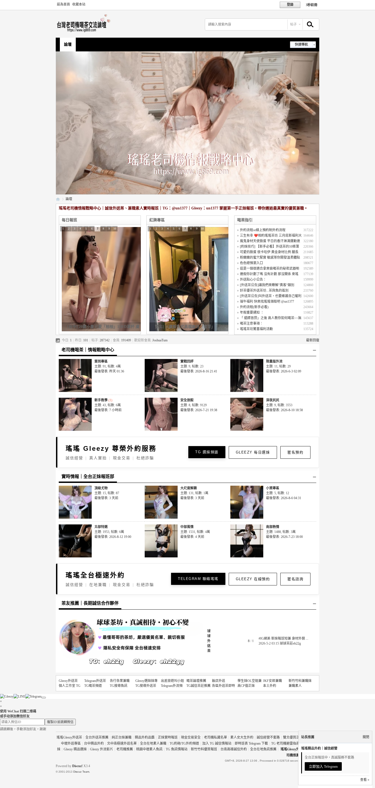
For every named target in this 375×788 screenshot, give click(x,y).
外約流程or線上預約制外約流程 (263, 230)
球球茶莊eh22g (290, 643)
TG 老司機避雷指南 (285, 743)
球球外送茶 (209, 641)
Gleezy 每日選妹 (253, 452)
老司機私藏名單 (215, 737)
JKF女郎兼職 (272, 681)
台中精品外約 (94, 743)
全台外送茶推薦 (96, 737)
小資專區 (272, 488)
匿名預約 (295, 452)
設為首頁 (63, 4)
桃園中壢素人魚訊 (149, 749)
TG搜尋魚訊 (118, 686)
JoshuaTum (159, 340)
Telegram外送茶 (95, 681)
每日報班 (69, 220)
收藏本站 (78, 4)
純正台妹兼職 (121, 737)
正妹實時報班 (168, 737)
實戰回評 (187, 361)
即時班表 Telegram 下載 (251, 743)
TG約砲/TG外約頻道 (184, 743)
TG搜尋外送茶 (145, 686)
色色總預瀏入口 (251, 263)
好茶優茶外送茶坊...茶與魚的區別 (264, 290)
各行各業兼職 (120, 681)
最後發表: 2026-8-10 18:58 (284, 410)
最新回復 (312, 340)
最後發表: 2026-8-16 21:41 (198, 371)
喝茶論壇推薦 (196, 681)
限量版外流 (274, 361)
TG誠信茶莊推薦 (198, 686)
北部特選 (101, 527)
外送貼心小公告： (253, 279)
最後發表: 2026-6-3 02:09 (283, 371)
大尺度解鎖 (188, 488)
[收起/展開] (314, 350)
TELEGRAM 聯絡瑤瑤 (198, 579)
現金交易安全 (191, 737)
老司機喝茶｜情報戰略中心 (87, 349)
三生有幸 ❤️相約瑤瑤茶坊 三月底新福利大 (271, 235)
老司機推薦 (124, 749)
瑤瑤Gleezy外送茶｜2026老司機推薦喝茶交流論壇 (58, 199)
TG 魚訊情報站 (177, 749)
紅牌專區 (157, 220)
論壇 (68, 44)
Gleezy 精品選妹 (75, 749)
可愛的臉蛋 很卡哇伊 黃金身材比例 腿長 (269, 252)
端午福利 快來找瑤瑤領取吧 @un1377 (267, 301)
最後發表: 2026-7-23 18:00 (284, 537)
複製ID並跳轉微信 (60, 722)
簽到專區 (101, 361)
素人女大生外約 (241, 737)
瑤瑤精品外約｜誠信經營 (319, 748)
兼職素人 (295, 686)
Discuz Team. (81, 771)
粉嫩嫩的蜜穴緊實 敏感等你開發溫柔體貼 (270, 257)
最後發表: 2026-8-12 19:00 (112, 537)
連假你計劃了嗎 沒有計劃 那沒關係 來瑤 (269, 274)
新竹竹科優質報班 (204, 749)
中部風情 (187, 527)
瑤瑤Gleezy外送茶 (69, 737)
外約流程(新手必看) (254, 307)
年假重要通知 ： (252, 312)
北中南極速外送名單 (122, 743)
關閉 (366, 737)
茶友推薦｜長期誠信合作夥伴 (90, 603)
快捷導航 (301, 44)
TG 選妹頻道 (207, 452)
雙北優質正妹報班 (296, 737)
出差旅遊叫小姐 (172, 681)
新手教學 (101, 400)
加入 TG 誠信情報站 (216, 743)
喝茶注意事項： (251, 323)
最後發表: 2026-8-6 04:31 (283, 498)
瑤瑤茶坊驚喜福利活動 (256, 329)
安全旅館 (187, 400)
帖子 (293, 24)
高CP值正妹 (246, 686)
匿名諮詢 (295, 579)
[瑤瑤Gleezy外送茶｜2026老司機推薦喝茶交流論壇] (85, 32)
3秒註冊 (311, 5)
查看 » (364, 780)
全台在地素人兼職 (153, 743)
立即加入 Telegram (323, 766)
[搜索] (309, 24)
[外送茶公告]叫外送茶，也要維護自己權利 (270, 296)
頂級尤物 (101, 488)
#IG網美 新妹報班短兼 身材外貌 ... (283, 638)
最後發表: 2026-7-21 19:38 (198, 410)
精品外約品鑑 (145, 737)
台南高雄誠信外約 (233, 749)
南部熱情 (272, 527)
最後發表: (109, 371)
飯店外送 (218, 681)
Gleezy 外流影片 (101, 749)
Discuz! (77, 766)
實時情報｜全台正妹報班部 (87, 476)
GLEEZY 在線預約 (253, 579)
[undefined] (43, 697)
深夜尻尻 (272, 400)
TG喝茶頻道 (93, 686)
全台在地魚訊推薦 (263, 749)
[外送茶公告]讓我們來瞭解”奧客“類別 (267, 285)
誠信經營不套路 (268, 737)
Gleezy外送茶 (68, 681)
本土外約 (269, 686)
